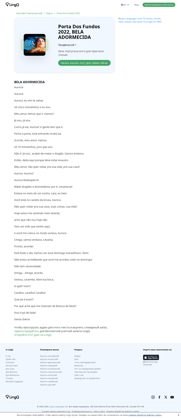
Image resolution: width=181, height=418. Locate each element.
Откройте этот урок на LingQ (32, 335)
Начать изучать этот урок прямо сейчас (84, 62)
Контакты (10, 362)
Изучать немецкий (48, 365)
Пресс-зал (78, 375)
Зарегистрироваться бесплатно (158, 4)
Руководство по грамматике (87, 378)
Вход (136, 4)
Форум (77, 356)
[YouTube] (172, 397)
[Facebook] (159, 397)
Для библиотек (12, 375)
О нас (8, 356)
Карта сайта (99, 411)
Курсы (49, 13)
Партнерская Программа (85, 372)
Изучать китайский (49, 378)
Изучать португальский (51, 372)
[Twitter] (166, 397)
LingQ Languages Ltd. (58, 406)
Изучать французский (50, 362)
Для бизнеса (11, 372)
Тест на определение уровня (87, 368)
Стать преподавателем (84, 362)
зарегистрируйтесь (26, 331)
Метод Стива (11, 365)
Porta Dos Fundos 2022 (68, 13)
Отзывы (9, 378)
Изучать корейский (49, 381)
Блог (76, 359)
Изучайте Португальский (29, 13)
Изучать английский (49, 356)
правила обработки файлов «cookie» (145, 415)
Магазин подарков (14, 381)
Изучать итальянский (50, 368)
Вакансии (78, 365)
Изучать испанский (49, 359)
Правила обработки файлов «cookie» (123, 411)
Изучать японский (48, 375)
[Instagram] (153, 397)
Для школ (10, 368)
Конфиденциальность (82, 411)
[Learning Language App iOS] (151, 357)
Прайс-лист (11, 359)
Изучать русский (47, 384)
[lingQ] (12, 5)
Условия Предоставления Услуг (56, 411)
